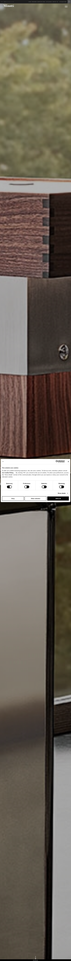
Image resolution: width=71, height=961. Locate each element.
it (3, 1)
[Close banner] (68, 461)
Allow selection (35, 498)
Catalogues (49, 1)
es (8, 1)
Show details (62, 493)
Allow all (58, 498)
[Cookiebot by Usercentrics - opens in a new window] (57, 461)
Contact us (55, 1)
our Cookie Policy (8, 472)
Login (29, 1)
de (5, 1)
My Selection (62, 1)
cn (10, 1)
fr (6, 1)
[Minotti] (9, 5)
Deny (13, 498)
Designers (34, 1)
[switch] (26, 487)
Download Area (41, 1)
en (1, 1)
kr (13, 1)
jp (11, 1)
